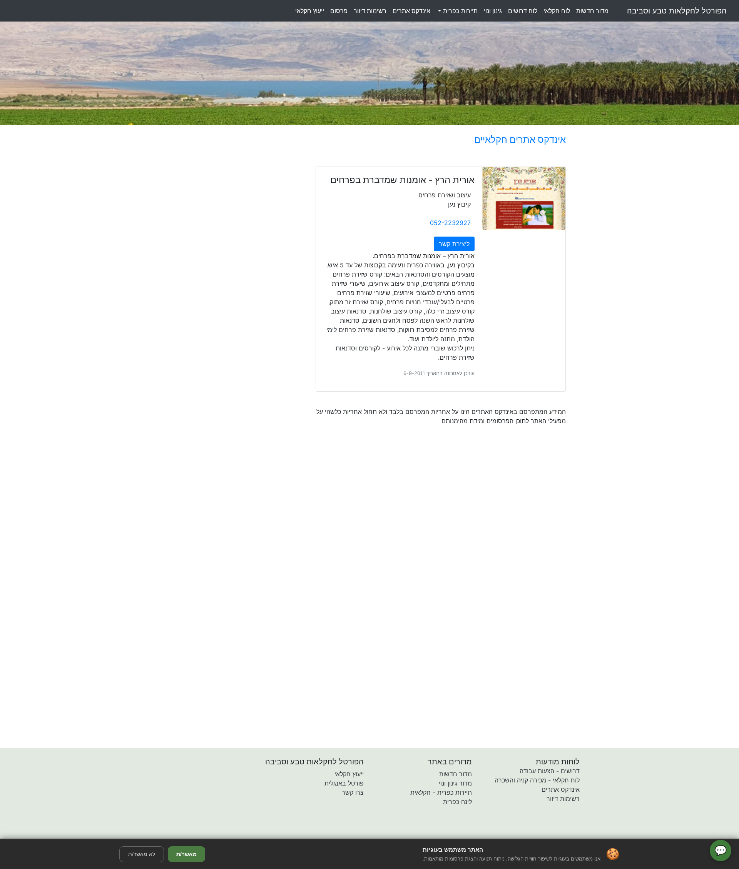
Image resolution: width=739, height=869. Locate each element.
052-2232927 (450, 223)
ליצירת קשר (454, 244)
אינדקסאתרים (411, 11)
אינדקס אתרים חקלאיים (520, 139)
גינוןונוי (493, 11)
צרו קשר (353, 792)
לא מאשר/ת (141, 854)
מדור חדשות (455, 774)
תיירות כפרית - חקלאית (441, 792)
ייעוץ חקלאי (349, 774)
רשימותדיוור (370, 11)
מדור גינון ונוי (455, 783)
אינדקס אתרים (561, 789)
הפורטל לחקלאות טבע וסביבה (677, 10)
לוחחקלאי (556, 11)
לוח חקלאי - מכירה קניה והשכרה (537, 780)
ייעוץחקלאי (309, 11)
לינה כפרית (457, 802)
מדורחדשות (592, 11)
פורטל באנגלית (344, 783)
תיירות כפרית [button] (459, 11)
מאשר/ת (186, 854)
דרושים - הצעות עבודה (550, 771)
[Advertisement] (410, 498)
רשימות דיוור (563, 798)
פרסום (339, 11)
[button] (324, 833)
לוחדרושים (522, 11)
